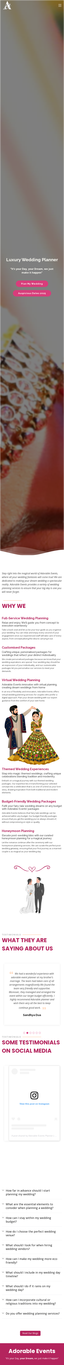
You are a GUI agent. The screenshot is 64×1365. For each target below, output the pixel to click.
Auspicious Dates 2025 (32, 293)
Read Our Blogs (30, 1333)
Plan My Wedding (32, 284)
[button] (24, 1033)
